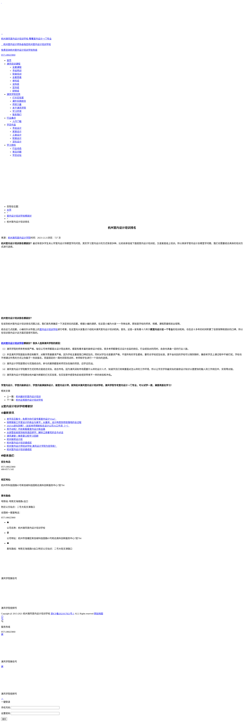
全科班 (15, 84)
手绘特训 (16, 70)
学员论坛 (16, 155)
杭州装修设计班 (15, 439)
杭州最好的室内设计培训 (28, 396)
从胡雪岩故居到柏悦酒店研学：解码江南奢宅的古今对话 (35, 432)
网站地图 (98, 613)
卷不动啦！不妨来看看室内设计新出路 (26, 429)
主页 (9, 210)
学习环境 (16, 111)
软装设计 (16, 138)
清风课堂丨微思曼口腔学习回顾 (22, 436)
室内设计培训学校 (49, 329)
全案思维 (16, 77)
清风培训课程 (13, 64)
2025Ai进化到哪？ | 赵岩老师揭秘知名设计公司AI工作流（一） (38, 426)
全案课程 (16, 67)
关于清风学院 (19, 108)
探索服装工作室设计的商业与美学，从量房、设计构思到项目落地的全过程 (44, 422)
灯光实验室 (18, 97)
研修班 (15, 91)
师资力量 (16, 104)
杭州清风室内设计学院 (19, 238)
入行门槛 (16, 121)
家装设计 (16, 131)
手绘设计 (16, 128)
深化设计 (16, 141)
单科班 (15, 81)
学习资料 (11, 145)
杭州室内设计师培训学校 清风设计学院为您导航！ (32, 446)
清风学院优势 (13, 94)
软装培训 (16, 74)
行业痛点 (11, 118)
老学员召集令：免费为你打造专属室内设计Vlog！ (31, 419)
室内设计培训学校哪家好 (19, 216)
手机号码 (6, 707)
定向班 (15, 87)
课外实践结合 (19, 101)
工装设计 (16, 135)
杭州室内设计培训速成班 (19, 442)
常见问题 (16, 152)
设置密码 (6, 713)
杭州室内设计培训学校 (12, 343)
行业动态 (16, 148)
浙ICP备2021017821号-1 (62, 613)
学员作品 (11, 125)
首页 (9, 60)
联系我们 (16, 114)
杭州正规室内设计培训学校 (29, 400)
